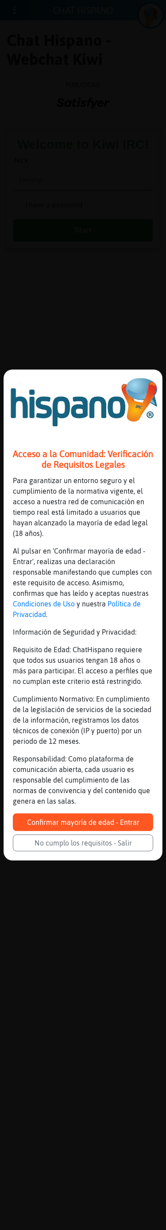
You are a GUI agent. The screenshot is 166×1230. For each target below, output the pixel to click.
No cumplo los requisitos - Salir (83, 843)
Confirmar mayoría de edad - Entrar (83, 822)
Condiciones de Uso (44, 604)
